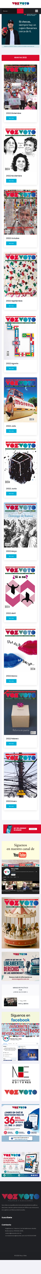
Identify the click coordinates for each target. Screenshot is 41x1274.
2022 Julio (11, 426)
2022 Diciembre (13, 113)
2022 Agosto (12, 363)
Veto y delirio (23, 1004)
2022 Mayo (11, 551)
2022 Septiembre (14, 300)
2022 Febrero (12, 738)
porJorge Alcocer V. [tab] (20, 990)
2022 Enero (11, 801)
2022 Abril (11, 613)
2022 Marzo (11, 676)
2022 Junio (11, 488)
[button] (36, 10)
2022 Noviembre (14, 175)
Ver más (11, 118)
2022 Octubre (12, 238)
